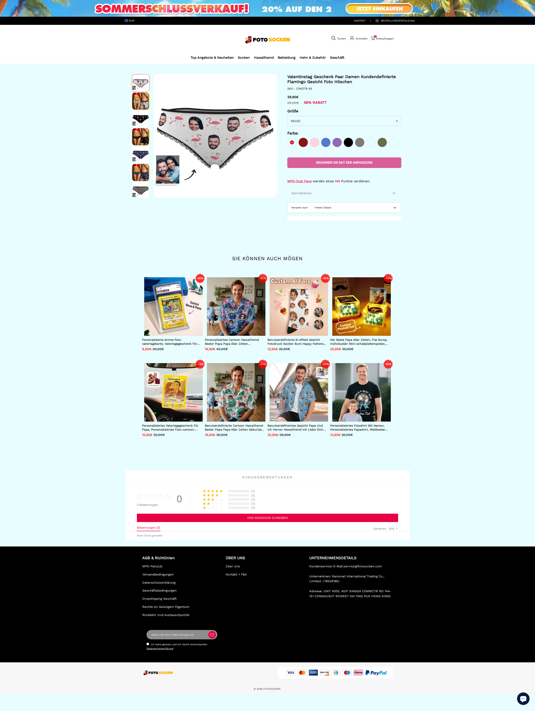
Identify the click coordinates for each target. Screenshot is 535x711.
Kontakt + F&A (236, 574)
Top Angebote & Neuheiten (212, 58)
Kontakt (360, 20)
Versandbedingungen (158, 574)
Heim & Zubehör (313, 58)
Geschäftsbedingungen (159, 590)
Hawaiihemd (264, 58)
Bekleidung (287, 58)
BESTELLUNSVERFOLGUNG (393, 20)
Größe (292, 111)
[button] (159, 135)
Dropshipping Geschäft (159, 599)
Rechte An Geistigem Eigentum (165, 607)
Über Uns (233, 566)
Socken (244, 58)
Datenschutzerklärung (159, 582)
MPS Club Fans (299, 181)
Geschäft (337, 58)
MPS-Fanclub (152, 566)
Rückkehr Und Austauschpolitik (165, 615)
